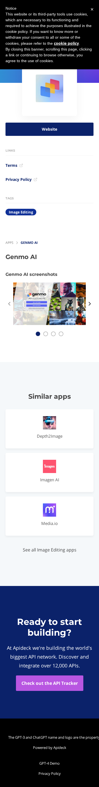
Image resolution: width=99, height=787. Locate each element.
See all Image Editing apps (49, 550)
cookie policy (66, 43)
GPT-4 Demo (49, 763)
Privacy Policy (19, 179)
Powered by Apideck (49, 747)
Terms (11, 165)
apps (9, 242)
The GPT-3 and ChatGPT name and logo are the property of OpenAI (51, 737)
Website (49, 129)
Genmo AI (29, 242)
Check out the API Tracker (49, 683)
